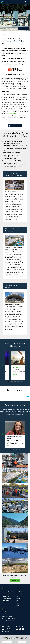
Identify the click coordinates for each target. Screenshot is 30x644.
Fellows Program (6, 594)
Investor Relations (6, 598)
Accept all (4, 642)
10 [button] (21, 381)
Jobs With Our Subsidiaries (8, 618)
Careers (4, 609)
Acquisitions (5, 603)
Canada (18, 598)
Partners (18, 605)
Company (18, 589)
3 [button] (11, 381)
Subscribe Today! (15, 580)
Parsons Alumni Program (8, 620)
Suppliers (18, 603)
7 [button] (17, 381)
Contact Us (7, 626)
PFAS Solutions (10, 367)
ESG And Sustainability (7, 591)
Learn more (7, 639)
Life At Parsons (5, 614)
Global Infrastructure (21, 591)
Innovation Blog (6, 596)
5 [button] (14, 381)
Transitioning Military (7, 616)
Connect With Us (23, 29)
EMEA (17, 596)
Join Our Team (8, 629)
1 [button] (8, 381)
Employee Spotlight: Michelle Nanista (14, 437)
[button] (24, 173)
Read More (8, 374)
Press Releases (5, 600)
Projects (18, 600)
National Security (20, 594)
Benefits (4, 611)
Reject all (9, 642)
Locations (7, 631)
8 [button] (18, 381)
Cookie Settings (22, 641)
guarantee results (12, 113)
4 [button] (12, 381)
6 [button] (15, 381)
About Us (4, 589)
